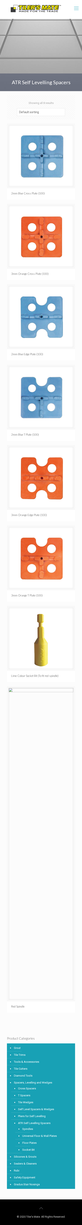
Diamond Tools (23, 1075)
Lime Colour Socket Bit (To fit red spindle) (34, 675)
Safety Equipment (24, 1177)
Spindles (27, 1129)
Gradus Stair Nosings (27, 1184)
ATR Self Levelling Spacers (34, 1123)
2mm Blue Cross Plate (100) (28, 193)
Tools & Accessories (26, 1061)
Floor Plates (29, 1142)
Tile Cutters (20, 1068)
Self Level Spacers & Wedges (36, 1109)
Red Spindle (18, 1006)
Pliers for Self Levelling (32, 1116)
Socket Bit (28, 1149)
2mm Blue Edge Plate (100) (27, 354)
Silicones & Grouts (25, 1156)
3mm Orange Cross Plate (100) (30, 273)
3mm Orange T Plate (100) (27, 595)
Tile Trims (19, 1054)
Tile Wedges (25, 1102)
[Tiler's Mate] (36, 9)
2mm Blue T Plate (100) (25, 434)
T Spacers (24, 1095)
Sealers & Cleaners (25, 1163)
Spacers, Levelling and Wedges (33, 1082)
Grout (17, 1047)
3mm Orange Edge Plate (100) (29, 515)
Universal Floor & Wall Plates (39, 1135)
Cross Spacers (27, 1088)
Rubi (16, 1170)
